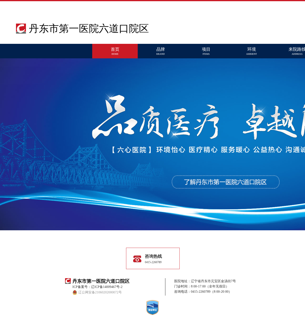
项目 (206, 51)
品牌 (160, 51)
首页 (115, 51)
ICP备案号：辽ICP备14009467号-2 (97, 287)
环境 (251, 51)
